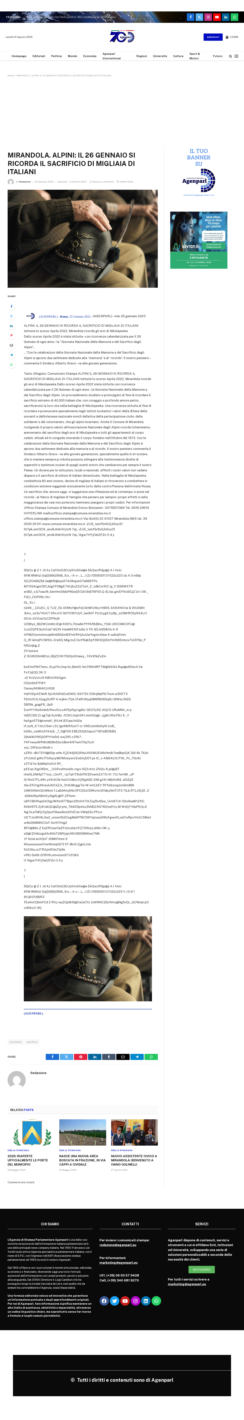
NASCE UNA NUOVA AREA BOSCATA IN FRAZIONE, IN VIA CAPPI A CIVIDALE (82, 1160)
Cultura (178, 56)
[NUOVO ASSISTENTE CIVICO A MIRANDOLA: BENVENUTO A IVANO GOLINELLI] (134, 1132)
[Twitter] (11, 316)
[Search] (230, 56)
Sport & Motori (194, 56)
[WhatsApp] (11, 364)
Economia (89, 56)
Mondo (72, 56)
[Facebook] (11, 306)
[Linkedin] (146, 1301)
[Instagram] (135, 1301)
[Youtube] (125, 1301)
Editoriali (39, 56)
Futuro (217, 56)
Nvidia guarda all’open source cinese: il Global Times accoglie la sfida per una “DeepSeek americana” (73, 16)
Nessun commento (103, 181)
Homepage (19, 56)
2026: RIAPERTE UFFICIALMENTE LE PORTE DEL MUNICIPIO (28, 1160)
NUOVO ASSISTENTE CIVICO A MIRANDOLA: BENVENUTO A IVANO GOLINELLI (134, 1160)
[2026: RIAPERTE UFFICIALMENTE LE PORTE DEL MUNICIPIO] (31, 1132)
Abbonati (213, 37)
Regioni (141, 56)
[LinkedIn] (11, 326)
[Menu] (236, 56)
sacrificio (32, 1042)
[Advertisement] (122, 110)
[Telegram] (11, 355)
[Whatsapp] (156, 1301)
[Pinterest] (11, 335)
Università (160, 56)
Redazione (25, 181)
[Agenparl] (122, 37)
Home (11, 75)
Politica (56, 56)
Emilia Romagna (18, 1150)
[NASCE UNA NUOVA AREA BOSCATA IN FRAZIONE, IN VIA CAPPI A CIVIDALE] (82, 1132)
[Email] (11, 345)
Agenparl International (112, 56)
